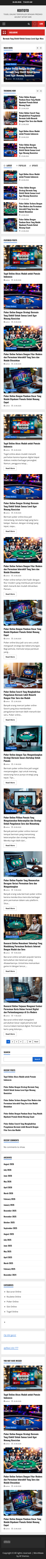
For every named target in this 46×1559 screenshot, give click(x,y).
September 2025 (10, 1228)
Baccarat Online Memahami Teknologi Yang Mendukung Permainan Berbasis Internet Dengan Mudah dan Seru (23, 927)
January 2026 (9, 1204)
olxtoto (7, 1541)
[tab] (10, 166)
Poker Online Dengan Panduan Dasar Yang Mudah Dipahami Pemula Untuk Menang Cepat (10, 225)
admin (9, 79)
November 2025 (10, 1216)
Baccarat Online (12, 937)
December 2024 (10, 1274)
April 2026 (8, 1187)
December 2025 (10, 1210)
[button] (4, 23)
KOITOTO (23, 10)
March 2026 (8, 1193)
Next (36, 1041)
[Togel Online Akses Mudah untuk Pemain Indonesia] (23, 258)
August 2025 (9, 1234)
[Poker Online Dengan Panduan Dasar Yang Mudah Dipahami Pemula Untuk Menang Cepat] (23, 380)
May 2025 (7, 1251)
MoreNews (39, 1553)
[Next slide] (40, 48)
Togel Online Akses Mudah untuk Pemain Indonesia (10, 177)
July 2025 (7, 1239)
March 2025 (8, 1263)
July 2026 (7, 1169)
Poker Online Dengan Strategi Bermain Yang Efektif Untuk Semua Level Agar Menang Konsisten (10, 193)
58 (30, 1041)
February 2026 (9, 1199)
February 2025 (9, 1268)
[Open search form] (29, 24)
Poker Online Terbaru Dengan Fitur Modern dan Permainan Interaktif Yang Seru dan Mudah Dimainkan (10, 209)
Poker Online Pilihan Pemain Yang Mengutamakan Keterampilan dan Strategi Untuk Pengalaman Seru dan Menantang (23, 801)
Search (7, 1052)
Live (41, 23)
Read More (11, 468)
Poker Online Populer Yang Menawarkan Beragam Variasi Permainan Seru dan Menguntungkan (23, 864)
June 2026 (8, 1175)
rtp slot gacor (10, 1335)
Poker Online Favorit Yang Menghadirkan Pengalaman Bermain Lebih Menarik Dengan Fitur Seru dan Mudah (10, 102)
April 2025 (8, 1257)
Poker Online (11, 64)
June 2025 (8, 1245)
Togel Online (11, 268)
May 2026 (7, 1181)
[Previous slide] (37, 48)
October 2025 (9, 1222)
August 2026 (9, 1164)
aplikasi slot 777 (11, 1348)
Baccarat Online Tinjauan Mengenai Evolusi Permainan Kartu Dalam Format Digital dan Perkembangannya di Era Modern (23, 990)
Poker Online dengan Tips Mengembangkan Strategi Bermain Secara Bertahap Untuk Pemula (23, 738)
